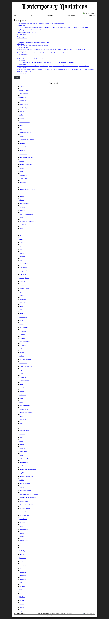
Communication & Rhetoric (27, 139)
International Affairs (25, 341)
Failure (21, 235)
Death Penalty (23, 178)
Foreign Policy (23, 274)
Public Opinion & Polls (25, 451)
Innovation (22, 338)
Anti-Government (24, 93)
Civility (21, 125)
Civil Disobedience (25, 122)
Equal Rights (23, 224)
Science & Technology (25, 490)
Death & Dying (23, 175)
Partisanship (23, 395)
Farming (22, 242)
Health (21, 306)
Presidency (22, 434)
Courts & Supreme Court (26, 164)
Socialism (22, 522)
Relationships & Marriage (26, 476)
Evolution (22, 232)
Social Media (23, 512)
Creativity (22, 168)
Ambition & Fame (24, 90)
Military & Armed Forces (26, 366)
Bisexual (22, 111)
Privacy (21, 441)
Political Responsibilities (26, 412)
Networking (23, 387)
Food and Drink (24, 263)
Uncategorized (23, 572)
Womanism (22, 607)
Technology (23, 551)
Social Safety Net (24, 515)
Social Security (23, 519)
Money (21, 373)
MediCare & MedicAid (25, 359)
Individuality (23, 334)
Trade (21, 561)
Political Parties (24, 409)
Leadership (22, 352)
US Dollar (22, 586)
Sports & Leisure (24, 529)
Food (21, 260)
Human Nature (23, 313)
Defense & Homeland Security (27, 189)
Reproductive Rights (25, 483)
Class (21, 129)
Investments (23, 345)
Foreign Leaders (24, 271)
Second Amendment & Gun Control (29, 494)
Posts (21, 423)
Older (17, 77)
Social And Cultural (25, 508)
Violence (22, 589)
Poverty (22, 426)
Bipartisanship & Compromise (27, 107)
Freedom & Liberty (24, 288)
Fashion (22, 246)
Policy (21, 402)
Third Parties (23, 558)
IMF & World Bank (24, 327)
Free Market (23, 281)
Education (22, 210)
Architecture (23, 100)
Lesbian (22, 356)
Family (21, 239)
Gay (21, 292)
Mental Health (23, 363)
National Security (24, 380)
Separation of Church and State (28, 497)
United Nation (23, 579)
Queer (21, 455)
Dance (21, 171)
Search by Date (50, 15)
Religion (22, 480)
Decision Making (24, 185)
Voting (21, 593)
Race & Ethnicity (24, 458)
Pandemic (22, 391)
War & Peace (23, 600)
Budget (21, 115)
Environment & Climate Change (28, 221)
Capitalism (22, 118)
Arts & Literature (24, 104)
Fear (21, 249)
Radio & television (24, 462)
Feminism (22, 256)
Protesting (22, 448)
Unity (21, 582)
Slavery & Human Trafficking (27, 504)
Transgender (23, 565)
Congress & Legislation (26, 146)
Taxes (21, 543)
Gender (21, 295)
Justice (21, 348)
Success (22, 536)
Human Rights (23, 317)
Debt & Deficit (23, 182)
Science (22, 487)
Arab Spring (23, 97)
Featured (22, 253)
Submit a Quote (92, 15)
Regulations (23, 473)
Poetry (21, 398)
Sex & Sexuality (24, 501)
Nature (21, 384)
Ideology (22, 324)
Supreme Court (24, 540)
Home (15, 15)
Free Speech (23, 285)
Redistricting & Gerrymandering (28, 469)
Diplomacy (22, 196)
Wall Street (22, 597)
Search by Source (71, 15)
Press (21, 437)
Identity (21, 320)
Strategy (22, 533)
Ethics (21, 228)
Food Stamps (23, 267)
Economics (22, 207)
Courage (22, 161)
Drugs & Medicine (24, 203)
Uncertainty (23, 575)
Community (23, 143)
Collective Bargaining (25, 132)
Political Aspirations (25, 405)
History (21, 309)
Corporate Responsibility (26, 157)
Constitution (23, 150)
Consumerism (23, 154)
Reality (21, 465)
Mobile (21, 370)
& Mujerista (22, 86)
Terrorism (22, 554)
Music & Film (23, 377)
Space (21, 526)
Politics (21, 416)
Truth (21, 568)
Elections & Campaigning (26, 214)
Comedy (22, 136)
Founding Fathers (24, 278)
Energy (21, 217)
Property (22, 444)
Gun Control (23, 302)
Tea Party (22, 547)
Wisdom (22, 604)
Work (21, 611)
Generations (23, 299)
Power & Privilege (24, 430)
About (32, 15)
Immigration (23, 331)
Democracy (23, 193)
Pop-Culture (23, 419)
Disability (22, 200)
